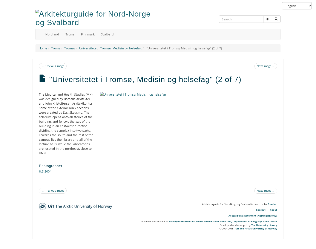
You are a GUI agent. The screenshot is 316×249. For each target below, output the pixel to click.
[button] (268, 19)
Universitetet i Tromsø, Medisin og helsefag (110, 48)
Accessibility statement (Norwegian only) (253, 215)
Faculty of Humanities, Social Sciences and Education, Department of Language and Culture (223, 221)
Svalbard (107, 34)
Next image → (266, 66)
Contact (260, 209)
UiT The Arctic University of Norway (256, 228)
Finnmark (88, 34)
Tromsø (69, 48)
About (273, 209)
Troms (70, 34)
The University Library (264, 225)
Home (43, 48)
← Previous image (52, 66)
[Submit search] (276, 19)
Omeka (272, 204)
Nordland (52, 34)
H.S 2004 (45, 171)
